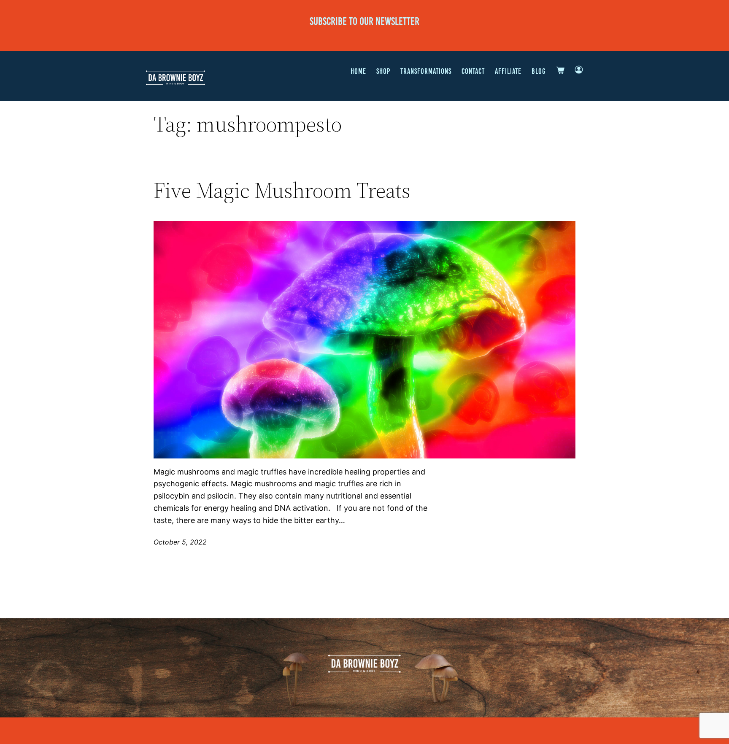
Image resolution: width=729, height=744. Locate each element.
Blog (539, 71)
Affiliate (508, 71)
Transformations (425, 71)
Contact (473, 71)
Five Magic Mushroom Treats (282, 190)
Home (358, 71)
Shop (383, 71)
